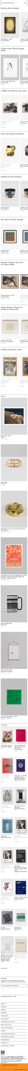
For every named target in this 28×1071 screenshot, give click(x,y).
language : (4, 1043)
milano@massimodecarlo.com (16, 1057)
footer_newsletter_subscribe (10, 985)
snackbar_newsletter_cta (20, 1069)
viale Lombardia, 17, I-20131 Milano (15, 1056)
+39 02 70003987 (5, 1057)
